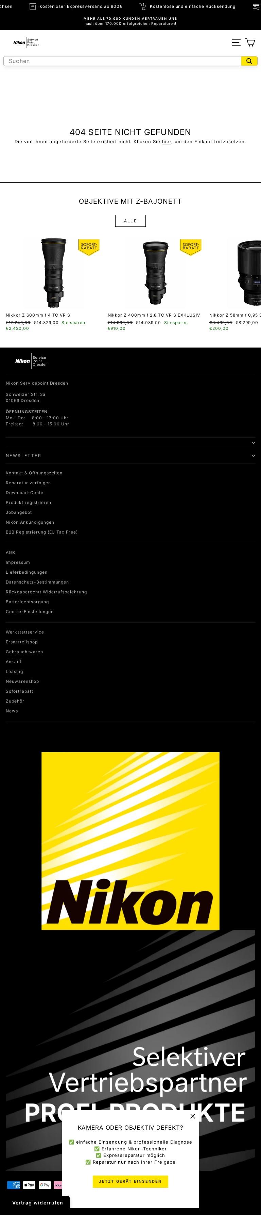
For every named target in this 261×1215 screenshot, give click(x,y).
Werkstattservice (25, 632)
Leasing (14, 671)
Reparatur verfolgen (28, 482)
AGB (10, 552)
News (12, 710)
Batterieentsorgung (27, 601)
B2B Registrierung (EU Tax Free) (42, 532)
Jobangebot (19, 512)
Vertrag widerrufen (37, 1202)
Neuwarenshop (22, 681)
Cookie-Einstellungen (30, 611)
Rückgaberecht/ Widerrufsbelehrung (46, 591)
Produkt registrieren (28, 502)
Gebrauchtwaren (24, 651)
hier (166, 141)
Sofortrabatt (19, 691)
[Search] (249, 61)
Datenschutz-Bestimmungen (37, 582)
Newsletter (23, 455)
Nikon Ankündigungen (30, 522)
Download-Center (26, 492)
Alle (130, 220)
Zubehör (15, 701)
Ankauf (13, 661)
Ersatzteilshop (22, 641)
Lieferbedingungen (27, 572)
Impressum (18, 562)
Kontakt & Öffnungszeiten (34, 472)
